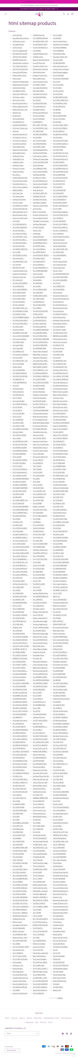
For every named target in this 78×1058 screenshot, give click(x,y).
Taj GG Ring (57, 258)
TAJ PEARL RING (58, 252)
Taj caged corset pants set (21, 925)
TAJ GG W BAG (17, 407)
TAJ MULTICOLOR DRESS (41, 311)
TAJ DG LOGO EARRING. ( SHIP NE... (25, 283)
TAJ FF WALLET (38, 537)
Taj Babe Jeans (38, 57)
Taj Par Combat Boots (60, 773)
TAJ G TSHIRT (37, 590)
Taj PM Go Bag (58, 829)
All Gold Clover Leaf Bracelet (62, 410)
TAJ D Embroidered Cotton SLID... (24, 472)
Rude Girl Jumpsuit (59, 606)
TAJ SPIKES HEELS (39, 258)
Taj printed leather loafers (42, 990)
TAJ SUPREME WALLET (60, 168)
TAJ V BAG (16, 820)
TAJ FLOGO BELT (38, 525)
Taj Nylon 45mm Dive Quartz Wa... (64, 370)
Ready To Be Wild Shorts (41, 60)
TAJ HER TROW (58, 150)
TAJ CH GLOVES (58, 85)
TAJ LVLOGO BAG (38, 568)
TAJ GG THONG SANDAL (41, 627)
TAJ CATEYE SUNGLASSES (21, 888)
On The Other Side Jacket (41, 922)
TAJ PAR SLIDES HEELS (20, 320)
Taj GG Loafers (58, 804)
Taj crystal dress (58, 311)
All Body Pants (58, 649)
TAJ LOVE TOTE (58, 506)
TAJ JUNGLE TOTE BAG (60, 376)
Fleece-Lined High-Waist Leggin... (44, 612)
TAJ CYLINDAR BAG (59, 674)
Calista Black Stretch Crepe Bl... (63, 323)
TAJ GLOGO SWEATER (40, 984)
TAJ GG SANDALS (38, 265)
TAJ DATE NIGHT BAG (20, 851)
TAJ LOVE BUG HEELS (20, 767)
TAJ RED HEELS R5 (19, 786)
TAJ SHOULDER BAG (39, 714)
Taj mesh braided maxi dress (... (64, 603)
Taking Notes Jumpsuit (20, 63)
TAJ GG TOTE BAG (39, 565)
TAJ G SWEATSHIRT (39, 975)
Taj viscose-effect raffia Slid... (43, 457)
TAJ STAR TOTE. (58, 556)
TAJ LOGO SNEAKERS (60, 280)
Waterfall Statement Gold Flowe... (64, 891)
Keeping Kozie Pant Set (20, 85)
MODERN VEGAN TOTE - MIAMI (23, 60)
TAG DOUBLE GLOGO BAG (21, 255)
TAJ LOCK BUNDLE (39, 851)
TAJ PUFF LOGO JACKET (21, 646)
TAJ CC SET (56, 953)
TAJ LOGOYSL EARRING (20, 637)
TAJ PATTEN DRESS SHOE (61, 652)
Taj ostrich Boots (58, 919)
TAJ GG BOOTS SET (19, 835)
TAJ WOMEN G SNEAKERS (61, 575)
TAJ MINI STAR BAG (59, 696)
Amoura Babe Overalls (40, 218)
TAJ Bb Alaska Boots (60, 720)
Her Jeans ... (17, 175)
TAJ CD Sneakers (38, 875)
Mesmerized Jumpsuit (40, 69)
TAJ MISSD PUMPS (19, 634)
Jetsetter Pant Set (39, 717)
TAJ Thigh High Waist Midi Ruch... (24, 66)
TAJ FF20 (16, 386)
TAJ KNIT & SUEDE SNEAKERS (22, 693)
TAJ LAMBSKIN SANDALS (21, 773)
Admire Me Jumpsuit (60, 342)
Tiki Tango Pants (18, 196)
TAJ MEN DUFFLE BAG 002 (41, 739)
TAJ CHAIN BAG (18, 844)
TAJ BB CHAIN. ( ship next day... (43, 844)
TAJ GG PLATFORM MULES (62, 128)
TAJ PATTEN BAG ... (19, 230)
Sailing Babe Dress (19, 153)
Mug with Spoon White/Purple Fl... (64, 913)
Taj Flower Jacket (18, 97)
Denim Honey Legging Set (21, 187)
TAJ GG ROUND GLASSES (61, 172)
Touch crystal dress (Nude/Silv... (64, 41)
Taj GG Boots (57, 863)
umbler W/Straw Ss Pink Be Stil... (64, 903)
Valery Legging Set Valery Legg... (23, 106)
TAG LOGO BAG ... (19, 258)
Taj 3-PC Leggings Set (20, 51)
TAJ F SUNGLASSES (19, 544)
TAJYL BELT (36, 482)
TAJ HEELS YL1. (18, 776)
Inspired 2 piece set (19, 277)
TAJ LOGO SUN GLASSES (21, 547)
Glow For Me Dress (39, 755)
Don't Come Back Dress (61, 640)
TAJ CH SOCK (57, 88)
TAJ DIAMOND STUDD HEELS (22, 761)
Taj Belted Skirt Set (39, 196)
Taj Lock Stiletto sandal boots (63, 888)
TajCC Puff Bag (18, 860)
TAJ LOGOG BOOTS (19, 727)
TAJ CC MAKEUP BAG (40, 289)
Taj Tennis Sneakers (19, 677)
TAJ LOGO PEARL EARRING (62, 249)
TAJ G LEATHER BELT (60, 599)
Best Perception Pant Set (21, 215)
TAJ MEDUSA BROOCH (40, 373)
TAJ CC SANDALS (38, 804)
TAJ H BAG (16, 221)
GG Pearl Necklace (39, 392)
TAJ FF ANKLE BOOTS (40, 516)
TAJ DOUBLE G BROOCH (41, 376)
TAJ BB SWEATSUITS (39, 320)
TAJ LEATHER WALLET (40, 181)
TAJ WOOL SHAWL (39, 386)
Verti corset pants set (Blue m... (63, 66)
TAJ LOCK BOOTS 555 (20, 975)
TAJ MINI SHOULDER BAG (21, 596)
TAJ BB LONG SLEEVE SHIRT (42, 296)
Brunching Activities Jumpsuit (23, 103)
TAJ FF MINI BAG (58, 75)
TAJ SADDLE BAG (18, 342)
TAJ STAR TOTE (18, 826)
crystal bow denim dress (61, 699)
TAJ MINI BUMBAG (59, 668)
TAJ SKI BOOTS (38, 463)
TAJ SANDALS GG (18, 351)
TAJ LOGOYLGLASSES (20, 528)
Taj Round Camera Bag (40, 159)
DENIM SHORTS (18, 190)
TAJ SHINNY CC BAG (19, 314)
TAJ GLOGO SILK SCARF (41, 382)
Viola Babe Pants (38, 655)
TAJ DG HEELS (57, 137)
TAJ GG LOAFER (58, 782)
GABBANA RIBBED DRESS (41, 798)
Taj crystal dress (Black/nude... (43, 361)
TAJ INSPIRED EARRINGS (41, 680)
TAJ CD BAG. (37, 562)
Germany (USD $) (11, 1050)
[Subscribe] (37, 1033)
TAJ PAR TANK (57, 351)
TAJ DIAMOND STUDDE (20, 311)
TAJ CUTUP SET (38, 950)
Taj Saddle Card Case (40, 187)
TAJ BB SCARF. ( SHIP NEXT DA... (43, 978)
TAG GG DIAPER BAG (59, 116)
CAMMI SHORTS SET (59, 624)
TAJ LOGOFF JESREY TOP (21, 665)
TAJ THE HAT (17, 265)
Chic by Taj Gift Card (60, 941)
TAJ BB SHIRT (17, 497)
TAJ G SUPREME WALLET (21, 513)
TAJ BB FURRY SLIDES (60, 97)
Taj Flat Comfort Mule (60, 711)
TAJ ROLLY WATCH (39, 903)
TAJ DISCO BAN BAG (19, 516)
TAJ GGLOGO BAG (19, 246)
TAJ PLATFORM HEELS (20, 323)
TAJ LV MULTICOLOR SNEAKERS (23, 959)
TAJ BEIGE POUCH (39, 110)
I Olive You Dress (58, 348)
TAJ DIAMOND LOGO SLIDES (62, 103)
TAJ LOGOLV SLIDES (19, 435)
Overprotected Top (39, 813)
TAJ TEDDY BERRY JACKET (21, 500)
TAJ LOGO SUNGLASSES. (21, 553)
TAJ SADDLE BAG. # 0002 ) (61, 841)
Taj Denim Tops (58, 398)
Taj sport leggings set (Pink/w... (43, 624)
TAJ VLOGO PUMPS (39, 379)
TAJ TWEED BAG (18, 593)
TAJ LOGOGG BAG (19, 618)
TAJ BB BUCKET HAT (59, 361)
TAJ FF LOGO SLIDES (20, 956)
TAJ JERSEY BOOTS (39, 252)
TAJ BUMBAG (17, 838)
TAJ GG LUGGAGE (18, 305)
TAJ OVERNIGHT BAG (20, 934)
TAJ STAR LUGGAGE (19, 872)
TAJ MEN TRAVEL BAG (40, 736)
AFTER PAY (43, 1022)
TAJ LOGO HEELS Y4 (19, 798)
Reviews (29, 1018)
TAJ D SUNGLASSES (19, 292)
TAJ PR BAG (37, 823)
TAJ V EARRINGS (58, 51)
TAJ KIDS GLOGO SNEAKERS (22, 444)
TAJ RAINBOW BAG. (39, 705)
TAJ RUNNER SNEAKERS (41, 330)
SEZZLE (50, 1022)
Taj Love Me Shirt (18, 950)
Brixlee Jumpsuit (18, 931)
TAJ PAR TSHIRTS (58, 162)
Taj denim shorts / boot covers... (44, 66)
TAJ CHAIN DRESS (39, 556)
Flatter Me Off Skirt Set (40, 779)
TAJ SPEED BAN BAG (39, 144)
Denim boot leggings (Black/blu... (44, 662)
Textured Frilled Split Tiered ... (43, 358)
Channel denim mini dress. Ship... (64, 339)
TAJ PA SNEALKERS (39, 305)
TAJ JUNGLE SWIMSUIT (60, 379)
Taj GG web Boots (59, 944)
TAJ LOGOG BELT (18, 587)
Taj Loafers (56, 789)
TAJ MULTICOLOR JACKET (21, 209)
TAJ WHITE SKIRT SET (40, 193)
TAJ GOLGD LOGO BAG (60, 559)
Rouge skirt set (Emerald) (41, 770)
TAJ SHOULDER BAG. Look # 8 (23, 243)
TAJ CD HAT (57, 358)
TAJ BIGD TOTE (18, 522)
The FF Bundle (38, 860)
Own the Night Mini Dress (21, 984)
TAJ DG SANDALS (58, 131)
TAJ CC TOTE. (17, 606)
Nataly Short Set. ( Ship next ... (23, 110)
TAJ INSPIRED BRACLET (41, 596)
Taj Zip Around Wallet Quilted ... (44, 184)
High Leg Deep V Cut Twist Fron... (24, 212)
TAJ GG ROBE (37, 503)
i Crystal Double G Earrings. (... (23, 271)
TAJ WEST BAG (17, 525)
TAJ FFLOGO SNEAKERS (61, 792)
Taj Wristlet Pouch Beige (61, 823)
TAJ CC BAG (16, 252)
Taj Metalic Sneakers (60, 662)
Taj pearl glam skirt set (20, 978)
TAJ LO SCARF (37, 916)
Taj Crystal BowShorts (40, 88)
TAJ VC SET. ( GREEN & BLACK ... (23, 913)
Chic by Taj (61, 1053)
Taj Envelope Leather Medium (43, 156)
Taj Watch (56, 984)
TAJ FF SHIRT (37, 696)
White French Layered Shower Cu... (65, 392)
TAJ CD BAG (17, 519)
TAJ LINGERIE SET (59, 286)
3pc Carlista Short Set (60, 609)
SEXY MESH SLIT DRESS (40, 900)
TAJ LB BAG (16, 944)
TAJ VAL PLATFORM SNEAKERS (63, 224)
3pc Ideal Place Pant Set (41, 776)
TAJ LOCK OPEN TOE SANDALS (63, 885)
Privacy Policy (37, 1018)
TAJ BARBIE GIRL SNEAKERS (22, 696)
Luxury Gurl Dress (39, 947)
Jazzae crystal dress (19, 981)
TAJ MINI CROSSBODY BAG (42, 134)
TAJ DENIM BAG (18, 832)
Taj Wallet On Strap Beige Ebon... (44, 94)
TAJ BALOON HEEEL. (40, 401)
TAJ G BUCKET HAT (39, 491)
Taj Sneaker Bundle (39, 835)
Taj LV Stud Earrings (59, 265)
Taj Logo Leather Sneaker (61, 57)
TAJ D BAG (16, 816)
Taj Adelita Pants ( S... (20, 184)
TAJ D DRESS (37, 308)
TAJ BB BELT (37, 522)
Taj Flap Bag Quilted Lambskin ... (44, 150)
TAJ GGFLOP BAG (59, 770)
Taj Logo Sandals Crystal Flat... (63, 296)
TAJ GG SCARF (37, 472)
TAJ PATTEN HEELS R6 (20, 792)
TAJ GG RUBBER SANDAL (21, 317)
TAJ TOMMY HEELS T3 (60, 764)
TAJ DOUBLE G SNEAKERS (61, 727)
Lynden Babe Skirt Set (20, 178)
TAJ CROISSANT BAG (40, 764)
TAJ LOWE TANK (58, 355)
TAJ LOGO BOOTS (39, 277)
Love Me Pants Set (39, 63)
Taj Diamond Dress (19, 88)
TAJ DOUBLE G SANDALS (61, 724)
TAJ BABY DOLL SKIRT (40, 869)
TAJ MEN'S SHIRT (18, 494)
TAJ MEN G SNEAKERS (40, 345)
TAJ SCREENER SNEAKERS (21, 451)
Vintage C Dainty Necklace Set (43, 395)
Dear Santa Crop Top (60, 894)
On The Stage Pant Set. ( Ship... (43, 420)
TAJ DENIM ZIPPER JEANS (41, 553)
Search (7, 1018)
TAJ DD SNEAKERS (19, 928)
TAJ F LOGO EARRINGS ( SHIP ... (23, 289)
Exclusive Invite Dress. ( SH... (42, 441)
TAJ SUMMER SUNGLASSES (22, 537)
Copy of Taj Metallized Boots (62, 426)
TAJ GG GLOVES (58, 91)
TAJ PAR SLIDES (18, 327)
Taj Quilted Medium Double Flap (64, 159)
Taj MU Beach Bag (59, 54)
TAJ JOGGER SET (38, 606)
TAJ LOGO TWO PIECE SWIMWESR (64, 658)
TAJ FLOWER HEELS (39, 941)
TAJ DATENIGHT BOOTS (41, 255)
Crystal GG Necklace (39, 398)
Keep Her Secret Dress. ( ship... (43, 417)
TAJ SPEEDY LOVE (18, 599)
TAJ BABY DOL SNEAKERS (21, 702)
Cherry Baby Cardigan (40, 649)
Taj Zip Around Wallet (40, 172)
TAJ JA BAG (16, 590)
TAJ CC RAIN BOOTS (59, 199)
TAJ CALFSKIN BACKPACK (41, 240)
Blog (36, 1022)
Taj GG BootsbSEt (59, 956)
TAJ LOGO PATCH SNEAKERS (62, 141)
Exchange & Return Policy (51, 1018)
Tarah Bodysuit (38, 190)
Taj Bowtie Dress (18, 156)
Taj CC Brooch (17, 35)
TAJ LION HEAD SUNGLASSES (22, 875)
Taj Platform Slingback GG (62, 947)
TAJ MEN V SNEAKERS (20, 485)
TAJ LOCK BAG (58, 500)
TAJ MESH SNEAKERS (20, 674)
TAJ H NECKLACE (18, 286)
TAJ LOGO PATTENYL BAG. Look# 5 (24, 234)
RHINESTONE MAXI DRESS (41, 925)
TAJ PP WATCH (38, 928)
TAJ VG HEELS (17, 410)
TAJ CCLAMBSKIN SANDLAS (22, 878)
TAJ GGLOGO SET (59, 962)
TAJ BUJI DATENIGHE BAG (41, 153)
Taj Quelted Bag (38, 237)
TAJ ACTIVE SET (38, 615)
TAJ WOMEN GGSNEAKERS (21, 448)
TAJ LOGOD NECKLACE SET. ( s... (23, 568)
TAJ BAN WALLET (18, 395)
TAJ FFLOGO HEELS (39, 438)
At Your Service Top (39, 810)
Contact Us (14, 1018)
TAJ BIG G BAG (17, 866)
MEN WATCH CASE (19, 268)
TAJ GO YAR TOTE (59, 184)
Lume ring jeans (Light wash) (43, 665)
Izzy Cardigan (17, 962)
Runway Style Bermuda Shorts (43, 113)
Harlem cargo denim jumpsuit (43, 618)
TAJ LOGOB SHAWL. (19, 662)
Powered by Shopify (68, 1053)
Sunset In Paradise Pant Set (22, 993)
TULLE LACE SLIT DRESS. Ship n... (44, 782)
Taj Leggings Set (18, 44)
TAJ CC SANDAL (18, 882)
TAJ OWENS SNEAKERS (20, 730)
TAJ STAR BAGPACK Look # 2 (22, 224)
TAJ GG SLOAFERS (59, 869)
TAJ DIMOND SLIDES (19, 699)
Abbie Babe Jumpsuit (40, 355)
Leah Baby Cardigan (39, 203)
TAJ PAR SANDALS (19, 758)
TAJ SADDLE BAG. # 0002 (41, 41)
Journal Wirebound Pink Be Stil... (64, 906)
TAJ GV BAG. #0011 (39, 147)
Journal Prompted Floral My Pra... (64, 910)
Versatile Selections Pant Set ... (23, 134)
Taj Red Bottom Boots (60, 969)
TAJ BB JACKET (38, 314)
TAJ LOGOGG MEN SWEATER (22, 640)
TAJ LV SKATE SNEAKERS (21, 336)
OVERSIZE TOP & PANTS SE (22, 658)
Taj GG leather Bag (59, 975)
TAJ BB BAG (57, 110)
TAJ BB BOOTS (17, 717)
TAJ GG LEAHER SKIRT (60, 165)
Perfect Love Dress (39, 944)
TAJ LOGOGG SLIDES (20, 475)
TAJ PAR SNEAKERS (59, 854)
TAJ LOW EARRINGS (59, 255)
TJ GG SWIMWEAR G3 (20, 382)
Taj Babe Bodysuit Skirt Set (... (43, 54)
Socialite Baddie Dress (40, 593)
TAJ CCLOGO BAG (18, 413)
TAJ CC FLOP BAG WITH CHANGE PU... (45, 931)
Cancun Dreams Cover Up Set (43, 82)
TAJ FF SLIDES (17, 466)
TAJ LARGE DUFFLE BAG (41, 742)
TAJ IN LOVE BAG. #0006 (21, 947)
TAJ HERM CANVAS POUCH (21, 249)
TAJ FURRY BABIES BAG (20, 510)
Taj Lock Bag (57, 826)
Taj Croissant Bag (18, 401)
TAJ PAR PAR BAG (38, 761)
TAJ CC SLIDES (38, 485)
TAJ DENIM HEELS (19, 770)
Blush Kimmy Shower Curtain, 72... (64, 395)
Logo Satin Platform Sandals (22, 94)
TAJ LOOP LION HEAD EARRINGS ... (24, 572)
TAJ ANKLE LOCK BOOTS (21, 751)
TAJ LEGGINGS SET (39, 882)
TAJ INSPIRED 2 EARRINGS (41, 683)
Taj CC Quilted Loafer (60, 689)
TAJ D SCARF (37, 910)
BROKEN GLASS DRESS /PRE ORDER (65, 336)
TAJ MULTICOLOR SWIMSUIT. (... (23, 376)
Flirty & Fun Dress (19, 168)
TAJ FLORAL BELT (39, 965)
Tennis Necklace (18, 392)
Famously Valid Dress (20, 72)
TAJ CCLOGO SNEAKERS (61, 562)
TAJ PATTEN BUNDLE (40, 838)
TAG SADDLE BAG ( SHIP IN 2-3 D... (24, 308)
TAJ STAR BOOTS (18, 724)
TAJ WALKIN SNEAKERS (40, 410)
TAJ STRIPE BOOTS (19, 748)
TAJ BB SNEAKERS (59, 63)
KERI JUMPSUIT (58, 621)
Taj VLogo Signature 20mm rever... (64, 382)
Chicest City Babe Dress (21, 82)
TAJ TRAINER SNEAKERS (21, 479)
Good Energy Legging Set (61, 72)
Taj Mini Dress (17, 48)
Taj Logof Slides (18, 345)
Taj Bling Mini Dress (39, 792)
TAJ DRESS (16, 990)
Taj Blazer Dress (18, 162)
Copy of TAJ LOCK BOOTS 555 (63, 435)
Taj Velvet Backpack (39, 224)
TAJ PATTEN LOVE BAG (60, 643)
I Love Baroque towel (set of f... (63, 389)
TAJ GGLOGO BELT (19, 302)
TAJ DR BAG (57, 702)
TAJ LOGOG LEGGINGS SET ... (22, 655)
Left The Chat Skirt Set (20, 69)
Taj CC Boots (57, 767)
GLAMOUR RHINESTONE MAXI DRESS (25, 125)
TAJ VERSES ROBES (19, 652)
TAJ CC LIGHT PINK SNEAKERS (23, 711)
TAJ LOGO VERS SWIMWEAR (62, 277)
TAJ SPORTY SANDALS (60, 717)
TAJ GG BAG (37, 286)
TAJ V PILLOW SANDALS (61, 807)
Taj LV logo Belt (18, 348)
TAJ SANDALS (57, 708)
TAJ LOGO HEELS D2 (19, 789)
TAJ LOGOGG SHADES (20, 460)
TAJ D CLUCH (17, 417)
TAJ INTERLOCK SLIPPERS (21, 441)
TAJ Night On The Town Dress (23, 137)
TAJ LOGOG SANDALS (40, 987)
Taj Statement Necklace (61, 798)
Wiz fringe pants (18, 972)
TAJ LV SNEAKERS (59, 847)
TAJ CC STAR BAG (38, 934)
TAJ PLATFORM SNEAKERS (42, 336)
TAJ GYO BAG (37, 137)
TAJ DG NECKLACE (59, 106)
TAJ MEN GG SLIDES (19, 482)
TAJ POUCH (37, 100)
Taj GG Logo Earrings (60, 261)
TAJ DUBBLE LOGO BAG (20, 823)
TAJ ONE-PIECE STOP (60, 333)
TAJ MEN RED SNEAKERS (41, 339)
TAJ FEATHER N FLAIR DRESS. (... (44, 128)
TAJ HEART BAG (18, 813)
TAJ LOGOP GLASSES (20, 891)
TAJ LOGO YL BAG (19, 426)
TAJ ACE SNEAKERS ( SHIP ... (42, 268)
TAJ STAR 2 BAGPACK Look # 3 (23, 227)
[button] (6, 14)
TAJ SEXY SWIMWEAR (60, 795)
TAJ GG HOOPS (58, 820)
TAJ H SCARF (37, 466)
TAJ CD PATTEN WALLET (61, 299)
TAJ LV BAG (16, 801)
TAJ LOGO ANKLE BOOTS (21, 755)
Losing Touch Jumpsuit (61, 69)
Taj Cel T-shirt (57, 271)
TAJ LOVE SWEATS (59, 327)
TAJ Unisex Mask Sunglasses (22, 550)
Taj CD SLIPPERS (18, 330)
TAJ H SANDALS (18, 953)
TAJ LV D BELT (57, 35)
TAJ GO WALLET (58, 302)
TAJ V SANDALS (58, 218)
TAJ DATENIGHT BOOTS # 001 (43, 44)
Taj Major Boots (58, 925)
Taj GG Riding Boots (59, 838)
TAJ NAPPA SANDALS (60, 730)
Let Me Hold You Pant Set (41, 888)
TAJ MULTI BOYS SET (40, 323)
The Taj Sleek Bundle (40, 854)
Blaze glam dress (58, 630)
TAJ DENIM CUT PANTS (20, 206)
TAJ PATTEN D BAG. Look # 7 (22, 240)
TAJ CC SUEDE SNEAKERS (61, 196)
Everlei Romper (18, 969)
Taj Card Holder (18, 432)
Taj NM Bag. (37, 234)
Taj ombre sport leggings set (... (43, 621)
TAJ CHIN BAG (57, 187)
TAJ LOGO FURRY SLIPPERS (62, 100)
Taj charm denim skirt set (41, 773)
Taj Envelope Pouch (59, 513)
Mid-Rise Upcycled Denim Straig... (44, 671)
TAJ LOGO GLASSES (19, 894)
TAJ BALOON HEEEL (59, 420)
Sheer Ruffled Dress (59, 981)
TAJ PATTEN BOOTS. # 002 (41, 48)
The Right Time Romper (41, 221)
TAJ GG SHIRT (37, 872)
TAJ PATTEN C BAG (39, 534)
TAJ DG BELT (57, 122)
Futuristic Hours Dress (40, 451)
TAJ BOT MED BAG (59, 693)
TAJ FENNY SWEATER (40, 317)
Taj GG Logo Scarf (59, 268)
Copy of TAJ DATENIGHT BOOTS (63, 429)
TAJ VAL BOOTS (38, 460)
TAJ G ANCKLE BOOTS (20, 736)
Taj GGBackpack (18, 829)
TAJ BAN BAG (37, 280)
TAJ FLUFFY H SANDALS (20, 906)
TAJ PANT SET (37, 658)
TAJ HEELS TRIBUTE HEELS (22, 782)
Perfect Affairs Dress (19, 75)
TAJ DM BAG (57, 38)
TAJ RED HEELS (58, 987)
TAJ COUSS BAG (18, 531)
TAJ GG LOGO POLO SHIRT (22, 643)
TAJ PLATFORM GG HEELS (61, 215)
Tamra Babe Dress (19, 147)
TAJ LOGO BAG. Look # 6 (21, 237)
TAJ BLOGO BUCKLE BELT (61, 386)
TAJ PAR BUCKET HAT (60, 367)
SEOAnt (60, 998)
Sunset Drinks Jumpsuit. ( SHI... (43, 637)
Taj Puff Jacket (18, 203)
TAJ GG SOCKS (58, 94)
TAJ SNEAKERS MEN (39, 348)
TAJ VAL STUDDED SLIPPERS (62, 230)
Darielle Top (17, 113)
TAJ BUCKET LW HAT (60, 615)
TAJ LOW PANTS (58, 193)
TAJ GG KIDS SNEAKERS (20, 506)
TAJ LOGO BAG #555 (60, 677)
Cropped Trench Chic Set (41, 75)
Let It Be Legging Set (40, 894)
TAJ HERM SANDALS (19, 733)
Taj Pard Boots (58, 866)
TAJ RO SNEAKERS (39, 689)
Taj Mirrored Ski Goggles (41, 863)
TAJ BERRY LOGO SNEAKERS (22, 333)
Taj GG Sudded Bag (59, 246)
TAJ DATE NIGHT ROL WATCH (42, 510)
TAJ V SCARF (37, 913)
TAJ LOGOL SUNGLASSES (21, 556)
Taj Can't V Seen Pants (40, 206)
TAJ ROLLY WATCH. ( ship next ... (44, 404)
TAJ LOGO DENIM (18, 807)
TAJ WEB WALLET (18, 122)
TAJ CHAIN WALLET (39, 106)
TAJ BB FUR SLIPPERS (60, 134)
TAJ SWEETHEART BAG (20, 847)
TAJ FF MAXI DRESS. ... (20, 671)
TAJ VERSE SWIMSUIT (20, 373)
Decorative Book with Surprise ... (64, 900)
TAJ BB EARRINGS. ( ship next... (43, 727)
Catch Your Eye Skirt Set (41, 444)
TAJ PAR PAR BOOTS (39, 758)
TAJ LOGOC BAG (38, 500)
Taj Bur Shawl (17, 367)
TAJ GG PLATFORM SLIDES (21, 469)
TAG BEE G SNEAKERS (20, 708)
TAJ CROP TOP (38, 795)
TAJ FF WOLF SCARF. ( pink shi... (44, 969)
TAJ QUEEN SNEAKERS (20, 488)
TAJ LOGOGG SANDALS (20, 355)
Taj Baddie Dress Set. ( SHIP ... (43, 432)
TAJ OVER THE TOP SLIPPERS (22, 903)
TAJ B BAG (36, 479)
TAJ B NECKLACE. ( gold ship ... (43, 847)
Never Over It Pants (59, 978)
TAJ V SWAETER (38, 829)
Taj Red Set (56, 959)
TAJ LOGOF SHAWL (19, 668)
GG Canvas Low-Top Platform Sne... (65, 665)
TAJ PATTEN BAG (18, 854)
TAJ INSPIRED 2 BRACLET (41, 677)
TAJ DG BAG (57, 113)
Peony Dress (17, 79)
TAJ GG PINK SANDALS (60, 733)
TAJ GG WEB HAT (38, 993)
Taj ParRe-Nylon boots (60, 875)
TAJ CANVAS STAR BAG (20, 863)
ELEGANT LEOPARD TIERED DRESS (44, 897)
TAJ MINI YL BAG (18, 423)
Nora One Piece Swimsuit (21, 181)
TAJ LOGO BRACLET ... (20, 565)
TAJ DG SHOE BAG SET (40, 674)
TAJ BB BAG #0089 (19, 804)
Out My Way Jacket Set (40, 953)
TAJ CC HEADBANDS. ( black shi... (24, 559)
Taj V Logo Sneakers (59, 860)
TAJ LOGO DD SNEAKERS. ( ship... (24, 705)
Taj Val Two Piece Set (60, 243)
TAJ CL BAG (37, 708)
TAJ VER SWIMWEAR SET (61, 274)
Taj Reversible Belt (39, 175)
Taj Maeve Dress (18, 165)
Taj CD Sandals (38, 274)
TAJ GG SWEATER (18, 503)
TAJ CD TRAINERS (39, 389)
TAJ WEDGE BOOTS (19, 742)
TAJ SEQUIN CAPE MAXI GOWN (23, 987)
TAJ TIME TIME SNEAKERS (61, 683)
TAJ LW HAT (57, 612)
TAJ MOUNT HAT (58, 345)
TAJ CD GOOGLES (39, 866)
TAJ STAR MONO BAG (20, 810)
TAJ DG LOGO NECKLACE (61, 206)
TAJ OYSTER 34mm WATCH (62, 156)
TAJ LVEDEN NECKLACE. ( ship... (23, 404)
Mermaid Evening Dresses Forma (64, 308)
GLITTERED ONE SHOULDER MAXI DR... (46, 429)
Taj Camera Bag (38, 165)
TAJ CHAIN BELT (38, 513)
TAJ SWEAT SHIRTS (39, 85)
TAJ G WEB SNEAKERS (40, 271)
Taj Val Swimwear (59, 240)
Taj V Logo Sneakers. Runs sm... (23, 339)
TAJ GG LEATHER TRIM (40, 162)
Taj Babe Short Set (19, 919)
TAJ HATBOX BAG (18, 612)
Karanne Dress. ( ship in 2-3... (23, 937)
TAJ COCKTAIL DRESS (40, 962)
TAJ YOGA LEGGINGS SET (41, 603)
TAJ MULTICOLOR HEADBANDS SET (24, 900)
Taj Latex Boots (58, 916)
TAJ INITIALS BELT (19, 581)
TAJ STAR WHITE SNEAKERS (22, 689)
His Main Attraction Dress (41, 215)
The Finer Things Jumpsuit (22, 128)
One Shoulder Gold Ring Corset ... (24, 54)
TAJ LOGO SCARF (38, 475)
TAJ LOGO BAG (18, 857)
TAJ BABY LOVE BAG (59, 547)
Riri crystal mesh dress (60, 627)
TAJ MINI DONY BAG (39, 97)
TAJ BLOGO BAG (38, 488)
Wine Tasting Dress (39, 956)
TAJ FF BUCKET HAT (59, 364)
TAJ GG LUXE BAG (39, 116)
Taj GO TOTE (37, 230)
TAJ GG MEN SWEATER (40, 981)
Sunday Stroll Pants (19, 199)
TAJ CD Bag (36, 519)
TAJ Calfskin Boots (59, 786)
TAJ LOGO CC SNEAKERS (21, 683)
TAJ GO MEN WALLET (60, 305)
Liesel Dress (17, 116)
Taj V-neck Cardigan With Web (43, 959)
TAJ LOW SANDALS (39, 249)
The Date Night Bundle (40, 841)
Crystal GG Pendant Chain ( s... (23, 274)
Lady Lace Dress (38, 435)
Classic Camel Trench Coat (62, 937)
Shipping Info (29, 1022)
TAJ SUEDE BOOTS (39, 261)
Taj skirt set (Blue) (39, 767)
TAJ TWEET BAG (38, 131)
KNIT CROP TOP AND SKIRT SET (43, 125)
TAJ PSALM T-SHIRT (59, 330)
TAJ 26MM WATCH (59, 181)
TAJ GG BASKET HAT (39, 494)
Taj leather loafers (59, 931)
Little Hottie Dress (39, 72)
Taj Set (55, 950)
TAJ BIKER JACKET (39, 584)
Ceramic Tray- (57, 897)
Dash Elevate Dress (59, 317)
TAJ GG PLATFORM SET (60, 965)
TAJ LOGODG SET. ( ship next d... (24, 562)
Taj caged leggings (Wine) (61, 813)
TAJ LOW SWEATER (59, 190)
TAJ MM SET (37, 820)
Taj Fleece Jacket (38, 609)
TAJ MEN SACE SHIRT (20, 491)
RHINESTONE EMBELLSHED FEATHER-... (46, 751)
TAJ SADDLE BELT (59, 705)
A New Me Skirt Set (39, 652)
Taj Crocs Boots (58, 761)
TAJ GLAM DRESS (18, 119)
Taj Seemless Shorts (19, 144)
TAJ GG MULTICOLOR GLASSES (63, 178)
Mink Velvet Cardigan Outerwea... (64, 404)
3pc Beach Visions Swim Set (62, 736)
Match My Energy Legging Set (42, 634)
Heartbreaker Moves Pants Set (23, 916)
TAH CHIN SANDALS (59, 147)
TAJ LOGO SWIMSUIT (60, 655)
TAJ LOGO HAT (18, 578)
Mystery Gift (57, 990)
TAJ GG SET (37, 587)
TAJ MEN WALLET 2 (39, 702)
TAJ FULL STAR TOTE (60, 745)
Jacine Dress (37, 209)
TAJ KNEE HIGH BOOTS (20, 745)
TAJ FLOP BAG (58, 544)
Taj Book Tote (17, 627)
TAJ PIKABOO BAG (39, 547)
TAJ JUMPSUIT (38, 599)
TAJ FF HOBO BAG (19, 609)
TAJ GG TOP (37, 581)
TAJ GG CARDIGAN (39, 578)
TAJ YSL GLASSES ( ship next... (23, 541)
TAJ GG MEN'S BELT (19, 299)
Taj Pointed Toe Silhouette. (22, 764)
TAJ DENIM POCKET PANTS (62, 314)
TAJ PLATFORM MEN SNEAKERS (43, 342)
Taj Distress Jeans (19, 41)
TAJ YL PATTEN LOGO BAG (41, 559)
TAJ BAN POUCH (38, 531)
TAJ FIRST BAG (38, 541)
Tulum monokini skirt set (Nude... (24, 218)
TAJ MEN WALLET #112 (60, 153)
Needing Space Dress (40, 885)
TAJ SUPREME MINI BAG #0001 (43, 38)
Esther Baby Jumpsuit (40, 891)
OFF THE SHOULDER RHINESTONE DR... (46, 919)
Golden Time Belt (39, 506)
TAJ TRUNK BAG (18, 420)
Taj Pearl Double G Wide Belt (22, 584)
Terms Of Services (66, 1018)
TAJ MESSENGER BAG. (20, 603)
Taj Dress (16, 131)
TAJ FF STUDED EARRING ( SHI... (43, 544)
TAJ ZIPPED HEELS (39, 246)
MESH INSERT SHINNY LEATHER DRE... (45, 367)
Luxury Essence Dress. (40, 643)
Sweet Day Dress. (18, 172)
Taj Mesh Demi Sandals (61, 44)
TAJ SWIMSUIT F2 (18, 379)
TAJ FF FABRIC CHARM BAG (42, 906)
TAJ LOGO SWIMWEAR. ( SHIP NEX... (25, 897)
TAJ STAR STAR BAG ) (60, 510)
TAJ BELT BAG (57, 816)
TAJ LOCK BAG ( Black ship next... (24, 869)
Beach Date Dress (39, 646)
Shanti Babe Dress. (39, 79)
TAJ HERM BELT (38, 572)
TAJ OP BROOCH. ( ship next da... (44, 370)
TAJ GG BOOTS (38, 699)
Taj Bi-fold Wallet (39, 528)
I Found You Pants (39, 807)
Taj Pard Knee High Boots (61, 872)
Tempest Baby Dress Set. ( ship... (44, 448)
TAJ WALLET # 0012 (39, 178)
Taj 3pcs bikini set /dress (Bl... (43, 748)
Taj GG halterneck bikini (61, 237)
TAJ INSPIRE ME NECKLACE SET (43, 686)
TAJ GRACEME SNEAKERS (41, 333)
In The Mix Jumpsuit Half (21, 141)
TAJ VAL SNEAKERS (59, 221)
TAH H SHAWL (37, 469)
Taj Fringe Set (57, 292)
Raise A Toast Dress (39, 212)
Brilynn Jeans (17, 922)
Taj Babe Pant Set (39, 35)
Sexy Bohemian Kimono (21, 38)
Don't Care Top (18, 193)
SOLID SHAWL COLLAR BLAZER (43, 786)
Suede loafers (57, 934)
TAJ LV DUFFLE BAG (39, 141)
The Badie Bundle (39, 857)
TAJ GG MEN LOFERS (60, 203)
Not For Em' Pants (19, 100)
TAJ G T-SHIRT (37, 878)
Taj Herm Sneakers (59, 882)
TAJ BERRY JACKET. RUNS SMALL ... (24, 649)
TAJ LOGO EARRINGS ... (20, 575)
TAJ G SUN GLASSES (19, 296)
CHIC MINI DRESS (38, 91)
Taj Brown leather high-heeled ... (44, 550)
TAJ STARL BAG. (18, 624)
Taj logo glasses (18, 389)
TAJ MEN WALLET (39, 302)
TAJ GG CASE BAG (39, 119)
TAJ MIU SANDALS (59, 714)
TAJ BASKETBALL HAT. (20, 261)
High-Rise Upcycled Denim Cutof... (64, 401)
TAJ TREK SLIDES (38, 299)
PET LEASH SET (18, 280)
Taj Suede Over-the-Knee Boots (23, 720)
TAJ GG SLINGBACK (59, 686)
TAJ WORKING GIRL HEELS (41, 243)
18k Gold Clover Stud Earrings (63, 407)
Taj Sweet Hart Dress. (40, 199)
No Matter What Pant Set (61, 320)
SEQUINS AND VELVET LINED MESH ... (45, 364)
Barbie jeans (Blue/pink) (41, 668)
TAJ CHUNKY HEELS (39, 630)
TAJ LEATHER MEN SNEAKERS (42, 640)
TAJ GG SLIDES (18, 358)
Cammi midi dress (59, 634)
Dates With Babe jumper (41, 423)
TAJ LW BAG (57, 618)
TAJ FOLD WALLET (39, 733)
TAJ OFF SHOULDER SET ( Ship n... (44, 720)
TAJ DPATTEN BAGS (19, 463)
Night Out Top (37, 724)
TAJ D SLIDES (17, 457)
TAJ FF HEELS (17, 398)
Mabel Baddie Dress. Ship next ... (44, 816)
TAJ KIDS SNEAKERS (19, 454)
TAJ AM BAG (37, 51)
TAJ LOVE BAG (17, 630)
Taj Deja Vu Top (18, 965)
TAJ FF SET (56, 82)
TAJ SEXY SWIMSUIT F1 (20, 534)
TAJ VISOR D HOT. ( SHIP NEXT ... (23, 361)
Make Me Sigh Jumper (40, 972)
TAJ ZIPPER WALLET (19, 621)
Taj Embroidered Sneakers (42, 413)
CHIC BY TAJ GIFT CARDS (61, 832)
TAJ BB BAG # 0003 (19, 91)
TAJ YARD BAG (37, 283)
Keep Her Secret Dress (20, 150)
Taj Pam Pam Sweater (20, 57)
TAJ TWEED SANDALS (20, 910)
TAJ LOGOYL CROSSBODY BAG (23, 615)
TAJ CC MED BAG (38, 454)
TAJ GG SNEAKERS (19, 370)
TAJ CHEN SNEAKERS (20, 714)
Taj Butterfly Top (18, 159)
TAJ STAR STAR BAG (59, 739)
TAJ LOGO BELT (38, 292)
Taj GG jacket (57, 928)
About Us (22, 1018)
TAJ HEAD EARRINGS (60, 48)
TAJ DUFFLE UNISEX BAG (41, 745)
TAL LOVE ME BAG (19, 841)
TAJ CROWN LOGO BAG (20, 429)
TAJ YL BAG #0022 (39, 826)
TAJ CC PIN (56, 801)
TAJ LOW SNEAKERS (19, 686)
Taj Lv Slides (17, 438)
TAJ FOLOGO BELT (39, 575)
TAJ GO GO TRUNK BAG (61, 79)
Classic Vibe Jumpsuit (40, 351)
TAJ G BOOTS (17, 795)
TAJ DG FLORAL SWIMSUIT (62, 125)
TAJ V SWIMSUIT (58, 234)
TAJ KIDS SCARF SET (39, 327)
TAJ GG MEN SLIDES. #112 (61, 144)
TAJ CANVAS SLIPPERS (20, 885)
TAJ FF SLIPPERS (18, 364)
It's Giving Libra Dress (40, 426)
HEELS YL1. (56, 596)
